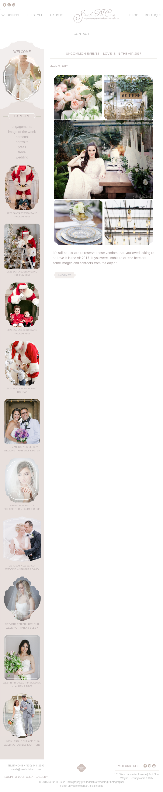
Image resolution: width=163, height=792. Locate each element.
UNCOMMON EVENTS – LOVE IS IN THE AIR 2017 (103, 53)
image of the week (22, 132)
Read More (64, 275)
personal (22, 137)
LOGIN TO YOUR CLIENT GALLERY (26, 776)
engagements (22, 126)
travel (22, 152)
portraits (22, 142)
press (22, 147)
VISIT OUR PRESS (129, 766)
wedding (22, 157)
